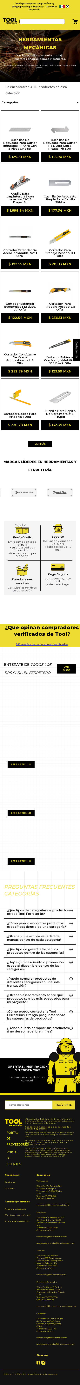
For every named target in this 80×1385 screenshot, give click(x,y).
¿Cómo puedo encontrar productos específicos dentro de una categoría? (36, 924)
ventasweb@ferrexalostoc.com (51, 1274)
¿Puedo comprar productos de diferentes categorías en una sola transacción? (33, 982)
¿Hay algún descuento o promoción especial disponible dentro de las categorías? (35, 965)
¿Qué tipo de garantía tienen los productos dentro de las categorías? (35, 950)
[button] (70, 22)
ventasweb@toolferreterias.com (51, 1236)
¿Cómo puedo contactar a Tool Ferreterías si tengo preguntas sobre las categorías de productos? (36, 1015)
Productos (10, 1182)
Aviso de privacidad (15, 1209)
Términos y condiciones (17, 1215)
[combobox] (42, 21)
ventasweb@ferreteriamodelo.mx (51, 1205)
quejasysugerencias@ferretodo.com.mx (51, 1243)
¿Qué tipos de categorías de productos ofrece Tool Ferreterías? (38, 912)
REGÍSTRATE (64, 1104)
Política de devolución (17, 1221)
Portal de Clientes (14, 1158)
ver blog (66, 669)
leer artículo (21, 764)
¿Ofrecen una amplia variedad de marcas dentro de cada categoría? (34, 937)
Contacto (10, 1188)
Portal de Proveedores (14, 1138)
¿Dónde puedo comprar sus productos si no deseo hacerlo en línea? (38, 1029)
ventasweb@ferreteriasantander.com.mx (51, 1306)
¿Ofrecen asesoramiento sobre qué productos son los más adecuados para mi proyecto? (38, 998)
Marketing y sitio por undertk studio (40, 1380)
